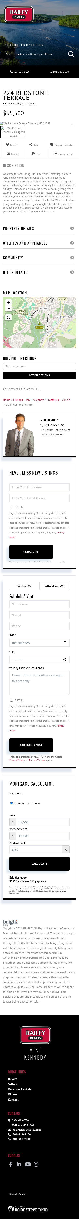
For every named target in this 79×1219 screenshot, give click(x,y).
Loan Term (15, 793)
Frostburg (53, 400)
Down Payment (18, 829)
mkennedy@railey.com (26, 1130)
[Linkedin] (19, 1164)
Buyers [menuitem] (12, 1079)
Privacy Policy (16, 760)
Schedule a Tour (54, 585)
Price (12, 815)
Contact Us (24, 585)
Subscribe (31, 552)
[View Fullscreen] (8, 317)
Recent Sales (63, 430)
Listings (18, 400)
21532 (66, 400)
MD (28, 400)
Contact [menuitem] (13, 1099)
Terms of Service (37, 760)
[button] (70, 54)
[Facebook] (10, 1164)
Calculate (39, 863)
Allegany (38, 400)
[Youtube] (27, 1164)
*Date (12, 635)
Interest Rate (17, 842)
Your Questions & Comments (26, 668)
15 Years (34, 803)
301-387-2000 (60, 71)
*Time (12, 652)
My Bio (59, 434)
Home (6, 400)
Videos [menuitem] (12, 1094)
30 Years (19, 803)
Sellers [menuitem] (12, 1084)
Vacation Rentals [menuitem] (19, 1089)
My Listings (47, 430)
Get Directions (39, 375)
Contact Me (47, 434)
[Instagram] (36, 1164)
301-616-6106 (21, 71)
